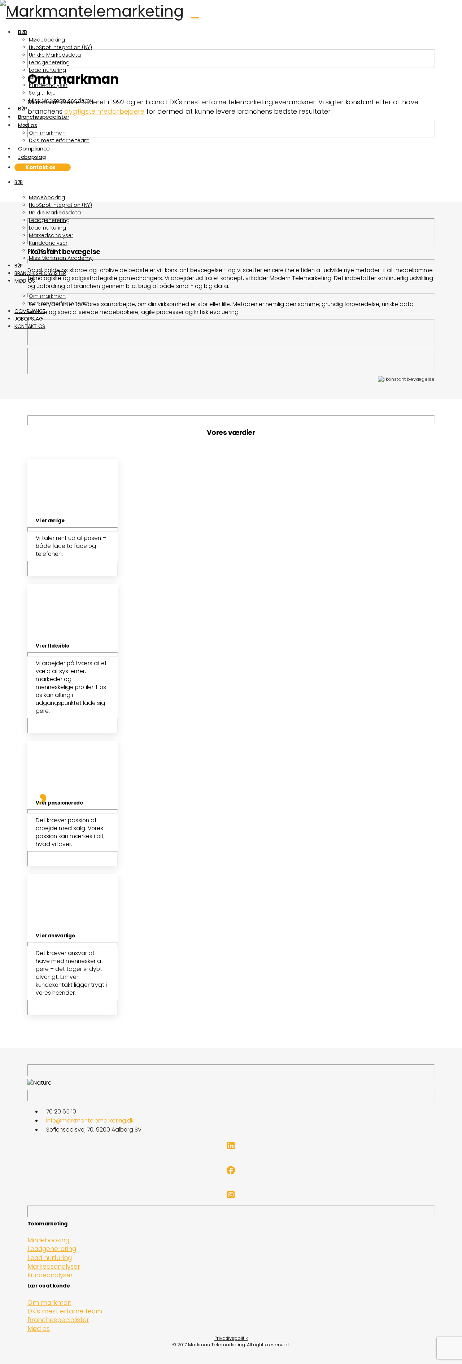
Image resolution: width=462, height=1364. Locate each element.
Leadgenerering (51, 1249)
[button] (219, 13)
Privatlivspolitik (231, 1338)
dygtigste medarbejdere (104, 111)
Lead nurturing (49, 1258)
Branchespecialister (58, 1320)
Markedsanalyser (53, 1266)
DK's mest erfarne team (64, 1311)
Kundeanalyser (50, 1275)
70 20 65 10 (61, 1111)
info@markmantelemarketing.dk (90, 1120)
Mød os (38, 1328)
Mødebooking (48, 1240)
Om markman (49, 1302)
